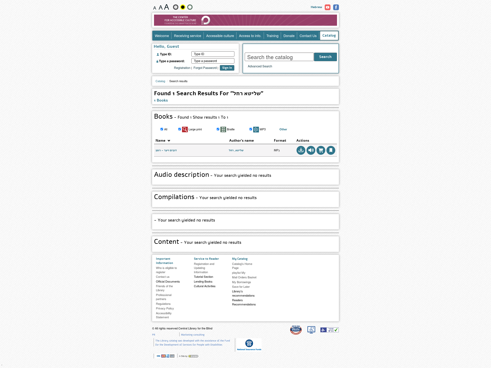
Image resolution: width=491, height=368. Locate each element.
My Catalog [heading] (240, 259)
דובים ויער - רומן (166, 150)
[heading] (244, 221)
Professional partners (163, 297)
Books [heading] (191, 117)
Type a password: (171, 61)
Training (272, 35)
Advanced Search (260, 66)
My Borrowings (241, 282)
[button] (301, 150)
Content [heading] (197, 242)
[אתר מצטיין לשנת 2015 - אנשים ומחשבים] (295, 329)
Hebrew (316, 7)
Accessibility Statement (164, 315)
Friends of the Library (164, 288)
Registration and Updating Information (204, 268)
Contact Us (308, 35)
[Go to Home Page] (245, 20)
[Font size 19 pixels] (160, 7)
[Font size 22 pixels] (166, 7)
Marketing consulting (192, 335)
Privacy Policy (165, 308)
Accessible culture (220, 35)
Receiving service (187, 35)
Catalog (329, 35)
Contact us (163, 277)
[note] (249, 344)
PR (153, 335)
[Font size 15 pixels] (154, 7)
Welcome (162, 35)
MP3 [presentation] (277, 150)
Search (325, 56)
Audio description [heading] (212, 175)
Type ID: (165, 54)
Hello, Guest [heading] (166, 46)
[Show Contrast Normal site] (190, 7)
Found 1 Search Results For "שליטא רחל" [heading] (208, 94)
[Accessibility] (329, 329)
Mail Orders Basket (244, 277)
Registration (182, 68)
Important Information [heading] (164, 261)
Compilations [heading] (205, 198)
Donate (289, 35)
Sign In (227, 68)
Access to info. (250, 35)
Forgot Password (205, 68)
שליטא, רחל (236, 150)
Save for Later (241, 286)
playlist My (239, 272)
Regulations (163, 304)
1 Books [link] (161, 100)
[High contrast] (182, 7)
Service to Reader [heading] (206, 259)
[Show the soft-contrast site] (175, 7)
